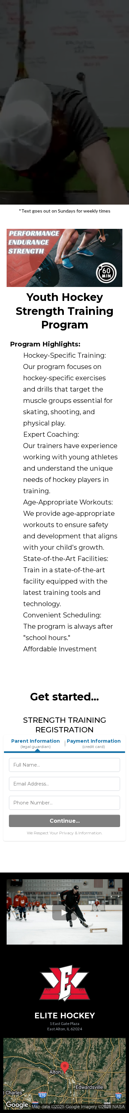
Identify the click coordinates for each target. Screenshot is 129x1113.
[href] (64, 1074)
